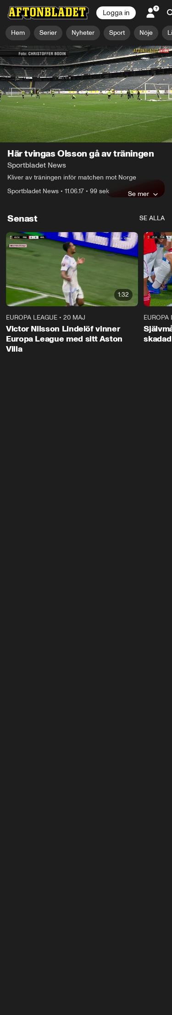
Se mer (138, 193)
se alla (152, 218)
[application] (86, 94)
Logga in (116, 13)
